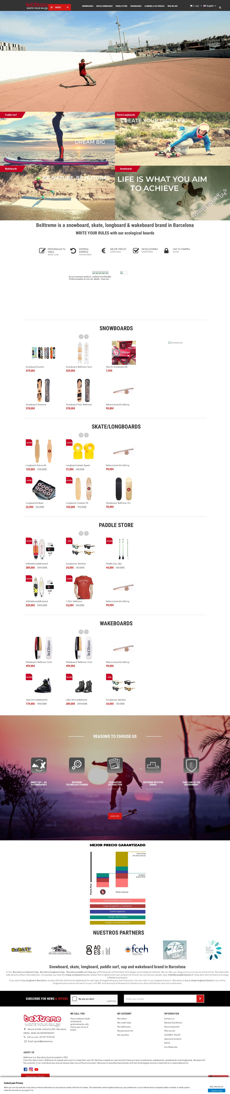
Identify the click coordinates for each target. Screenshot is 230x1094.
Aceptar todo (216, 1090)
